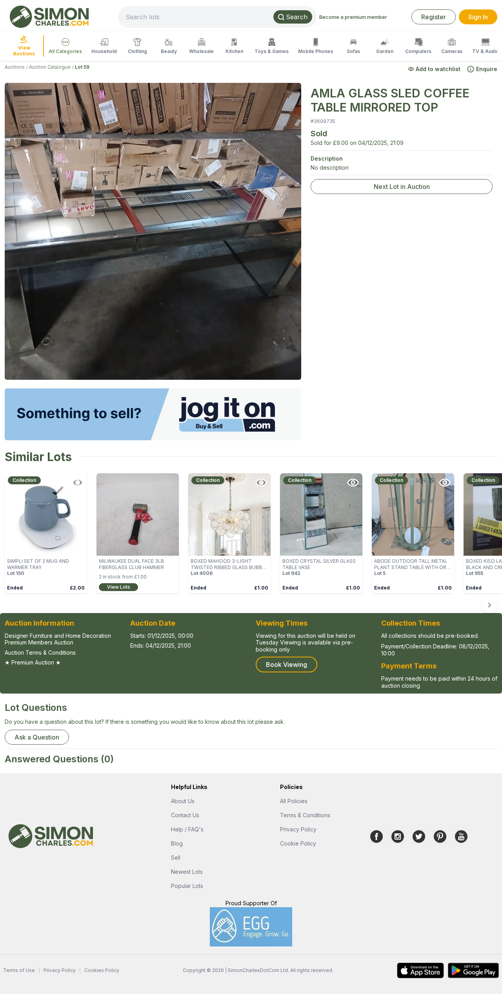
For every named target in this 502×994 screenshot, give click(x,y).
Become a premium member (353, 17)
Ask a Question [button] (37, 737)
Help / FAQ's (187, 829)
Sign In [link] (478, 17)
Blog (177, 843)
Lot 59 (82, 67)
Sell (175, 857)
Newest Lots (187, 871)
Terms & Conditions (305, 815)
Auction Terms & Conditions (40, 652)
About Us (183, 801)
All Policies (293, 801)
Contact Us (185, 815)
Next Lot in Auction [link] (402, 186)
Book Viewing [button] (286, 664)
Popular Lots (187, 885)
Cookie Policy (298, 843)
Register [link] (433, 17)
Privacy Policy (298, 829)
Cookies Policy (101, 970)
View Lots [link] (118, 587)
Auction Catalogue (50, 67)
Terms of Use (19, 970)
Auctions (15, 67)
